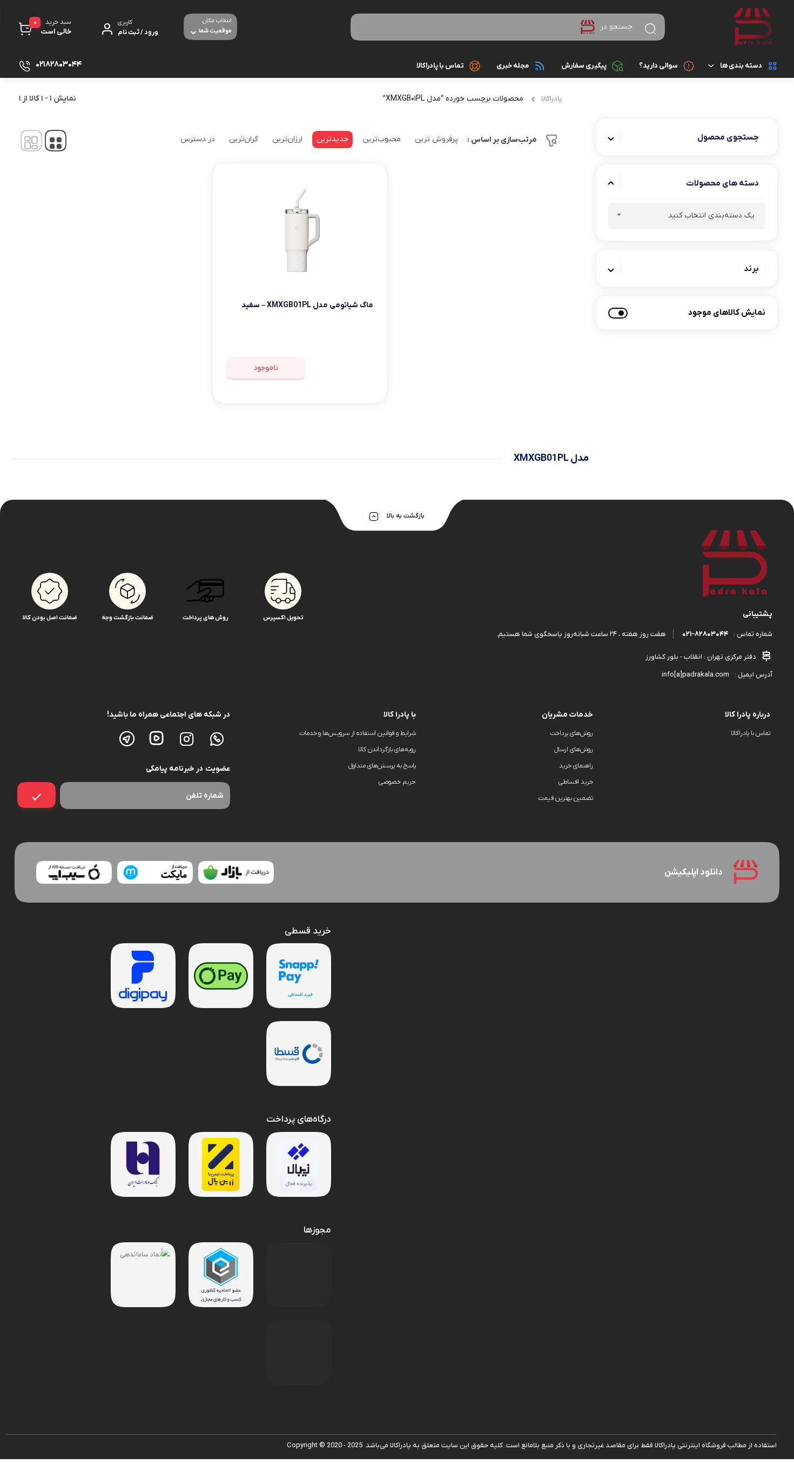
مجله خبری (512, 65)
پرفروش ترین (436, 139)
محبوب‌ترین (381, 139)
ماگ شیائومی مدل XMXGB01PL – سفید (307, 305)
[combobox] (687, 215)
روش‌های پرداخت (571, 733)
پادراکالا (551, 98)
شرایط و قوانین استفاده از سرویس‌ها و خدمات (357, 733)
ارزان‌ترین (287, 139)
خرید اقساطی (576, 782)
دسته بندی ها (741, 65)
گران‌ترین (243, 139)
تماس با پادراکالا (440, 65)
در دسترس (197, 139)
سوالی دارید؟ (658, 65)
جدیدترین (332, 139)
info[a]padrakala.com (695, 674)
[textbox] (687, 217)
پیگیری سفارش (584, 65)
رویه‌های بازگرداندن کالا (387, 749)
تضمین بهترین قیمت (565, 798)
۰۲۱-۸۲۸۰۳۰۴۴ (705, 634)
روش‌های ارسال (573, 749)
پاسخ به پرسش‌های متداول (382, 765)
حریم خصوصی (397, 782)
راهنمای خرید (576, 765)
